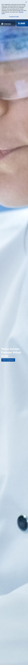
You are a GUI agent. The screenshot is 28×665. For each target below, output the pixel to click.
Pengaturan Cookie (14, 16)
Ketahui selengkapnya (8, 360)
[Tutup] (26, 2)
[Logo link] (21, 24)
